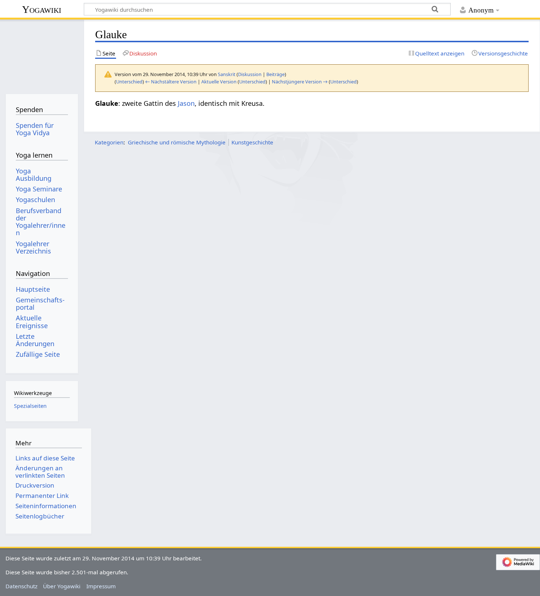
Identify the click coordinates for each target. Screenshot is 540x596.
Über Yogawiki (61, 586)
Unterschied (129, 81)
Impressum (101, 586)
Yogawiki (41, 9)
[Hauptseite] (41, 54)
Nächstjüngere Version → (300, 81)
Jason (186, 103)
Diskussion (250, 74)
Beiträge (275, 74)
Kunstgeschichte (252, 142)
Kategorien (109, 142)
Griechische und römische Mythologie (177, 142)
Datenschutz (21, 586)
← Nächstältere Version (171, 81)
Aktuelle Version (219, 81)
